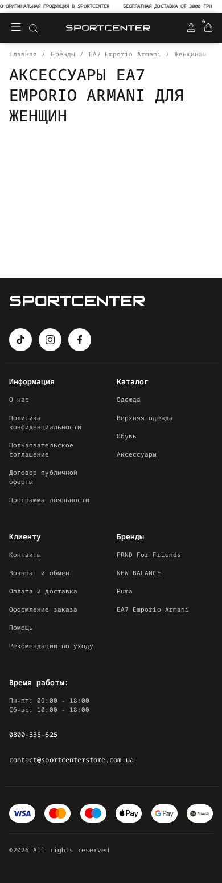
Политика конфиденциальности (45, 422)
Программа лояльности (49, 499)
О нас (19, 399)
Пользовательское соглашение (41, 449)
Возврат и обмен (39, 572)
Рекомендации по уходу (51, 645)
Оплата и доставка (43, 591)
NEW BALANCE (139, 572)
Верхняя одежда (145, 417)
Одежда (129, 399)
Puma (125, 591)
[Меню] (15, 27)
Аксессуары (137, 454)
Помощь (21, 627)
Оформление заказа (43, 609)
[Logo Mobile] (108, 28)
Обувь (127, 436)
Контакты (25, 554)
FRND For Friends (149, 554)
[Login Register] (191, 27)
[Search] (33, 27)
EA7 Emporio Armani (153, 609)
